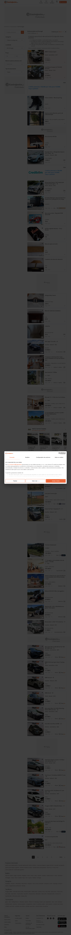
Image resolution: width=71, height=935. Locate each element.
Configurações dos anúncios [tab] (43, 457)
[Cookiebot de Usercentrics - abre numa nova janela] (60, 453)
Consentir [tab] (12, 457)
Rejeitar (15, 480)
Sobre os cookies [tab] (59, 457)
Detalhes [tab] (27, 457)
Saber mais (34, 480)
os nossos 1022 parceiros (15, 464)
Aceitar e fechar (56, 480)
